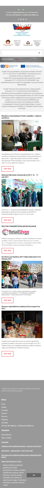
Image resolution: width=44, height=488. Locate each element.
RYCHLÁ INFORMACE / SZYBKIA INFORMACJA (18, 426)
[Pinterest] (26, 19)
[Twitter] (21, 19)
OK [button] (34, 475)
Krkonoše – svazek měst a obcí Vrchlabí (17, 451)
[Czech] (19, 10)
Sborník (4, 416)
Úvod (3, 404)
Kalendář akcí (6, 435)
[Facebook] (18, 19)
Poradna (5, 410)
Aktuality (5, 419)
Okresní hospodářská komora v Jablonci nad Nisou (21, 446)
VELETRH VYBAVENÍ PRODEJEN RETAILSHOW (19, 226)
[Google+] (24, 19)
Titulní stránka (7, 59)
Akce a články (6, 438)
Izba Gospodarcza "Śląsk (11, 462)
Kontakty (5, 423)
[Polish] (23, 10)
